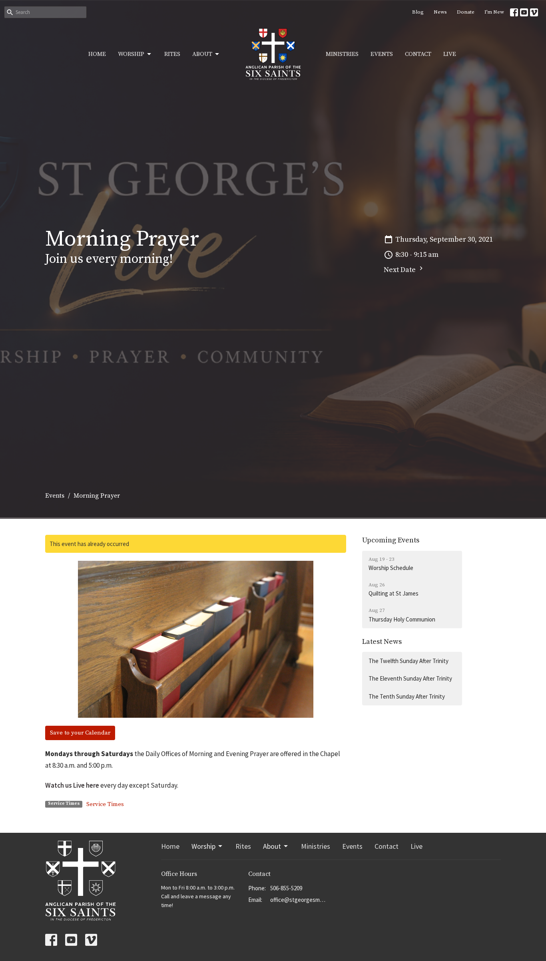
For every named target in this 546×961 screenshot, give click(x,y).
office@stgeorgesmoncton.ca (298, 899)
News (440, 12)
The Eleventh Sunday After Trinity (410, 678)
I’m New (494, 12)
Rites (172, 54)
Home (97, 54)
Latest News (382, 641)
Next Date (400, 269)
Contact (418, 54)
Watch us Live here (72, 785)
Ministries (342, 54)
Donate (465, 12)
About (202, 54)
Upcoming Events (390, 540)
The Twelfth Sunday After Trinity (408, 661)
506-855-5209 (286, 888)
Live (449, 54)
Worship (131, 54)
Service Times (105, 804)
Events (382, 54)
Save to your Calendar (80, 733)
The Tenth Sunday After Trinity (407, 696)
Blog (418, 12)
